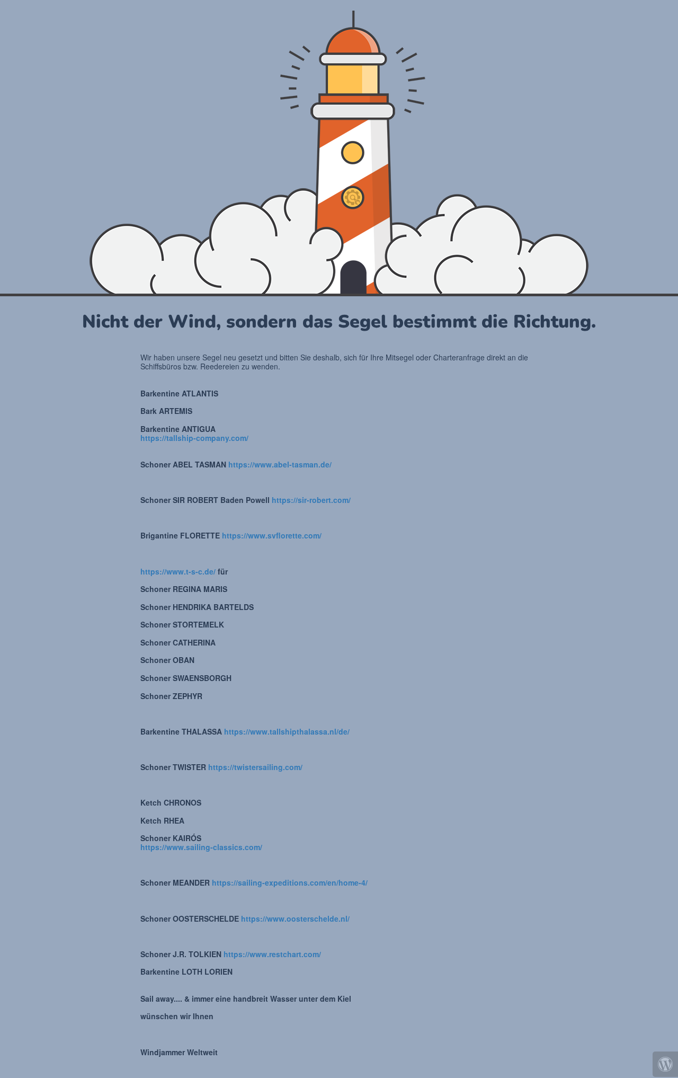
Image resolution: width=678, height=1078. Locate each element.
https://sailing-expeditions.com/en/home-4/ (290, 882)
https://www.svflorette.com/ (272, 535)
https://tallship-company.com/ (194, 437)
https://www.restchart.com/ (272, 954)
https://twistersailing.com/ (255, 767)
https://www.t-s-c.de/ (178, 571)
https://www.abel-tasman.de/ (280, 464)
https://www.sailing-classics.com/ (201, 847)
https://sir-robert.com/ (311, 499)
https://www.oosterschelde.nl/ (295, 918)
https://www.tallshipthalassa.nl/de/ (287, 731)
